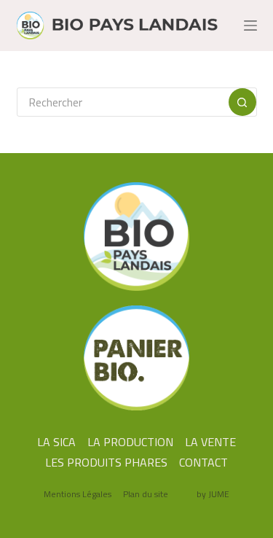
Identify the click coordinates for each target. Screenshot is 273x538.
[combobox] (123, 102)
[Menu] (250, 25)
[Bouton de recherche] (242, 102)
